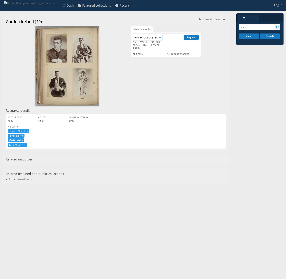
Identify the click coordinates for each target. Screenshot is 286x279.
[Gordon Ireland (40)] (67, 66)
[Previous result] (200, 19)
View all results (212, 19)
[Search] (277, 27)
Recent (124, 5)
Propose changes (179, 53)
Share (139, 53)
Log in (278, 5)
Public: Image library (19, 179)
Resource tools (141, 29)
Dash (70, 5)
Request (191, 37)
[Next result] (224, 19)
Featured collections (96, 5)
